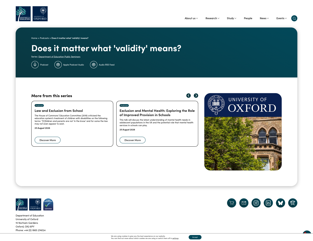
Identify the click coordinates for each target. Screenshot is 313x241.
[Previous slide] (188, 95)
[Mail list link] (243, 204)
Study (230, 18)
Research (211, 18)
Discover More (47, 140)
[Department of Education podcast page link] (292, 203)
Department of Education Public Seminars (59, 56)
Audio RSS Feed (106, 64)
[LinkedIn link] (268, 203)
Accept (195, 237)
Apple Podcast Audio (73, 64)
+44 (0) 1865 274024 (34, 230)
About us (190, 18)
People (248, 18)
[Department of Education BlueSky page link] (280, 203)
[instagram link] (256, 203)
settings (175, 238)
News (263, 18)
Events (280, 18)
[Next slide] (196, 95)
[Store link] (231, 204)
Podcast (44, 64)
